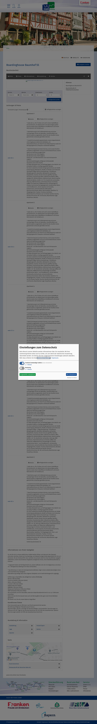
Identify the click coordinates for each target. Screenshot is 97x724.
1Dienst (28, 365)
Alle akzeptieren (71, 374)
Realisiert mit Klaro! (72, 377)
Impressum (55, 358)
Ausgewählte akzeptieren (27, 374)
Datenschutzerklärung (43, 358)
